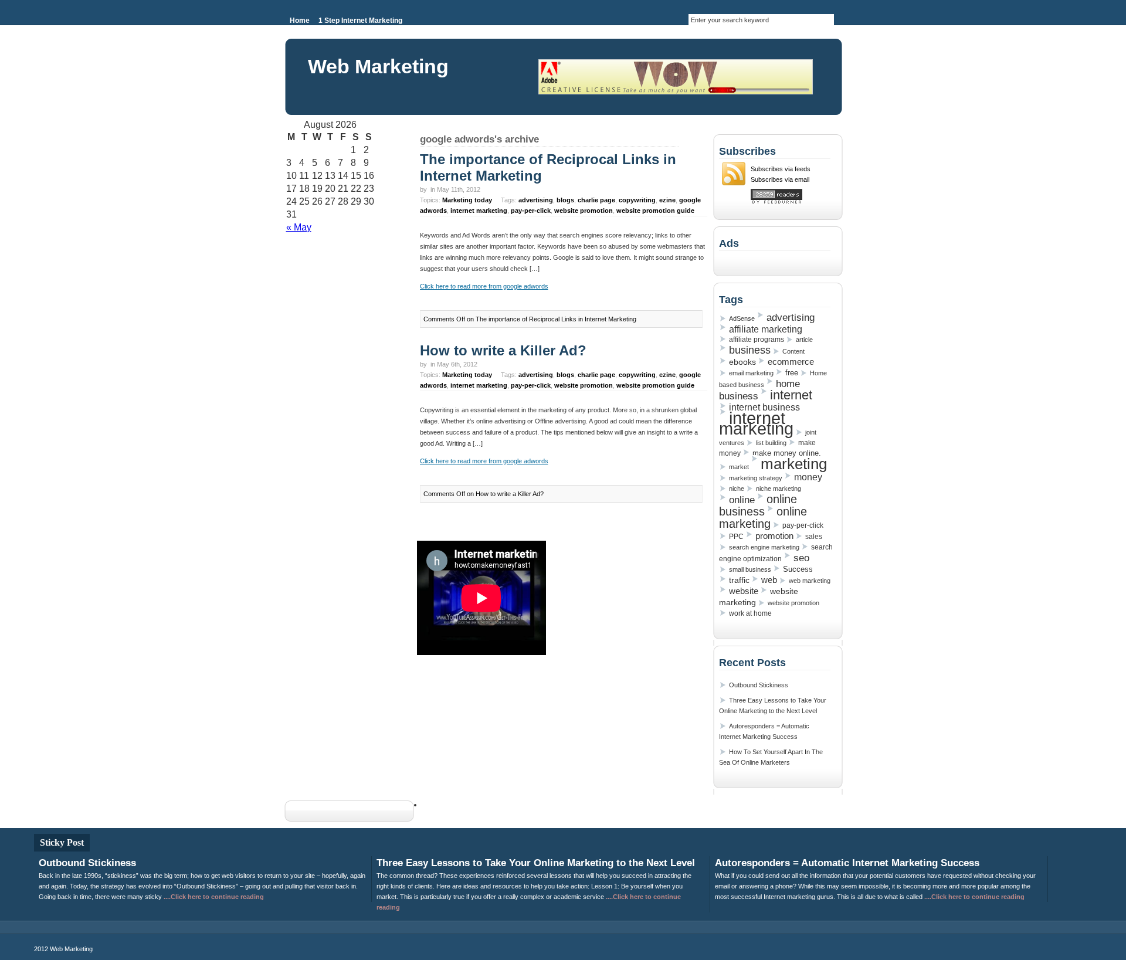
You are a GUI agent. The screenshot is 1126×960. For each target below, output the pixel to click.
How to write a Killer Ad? (503, 350)
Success (798, 569)
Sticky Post (62, 842)
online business (758, 505)
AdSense (742, 318)
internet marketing (478, 210)
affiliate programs (756, 339)
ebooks (742, 362)
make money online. (786, 453)
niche (736, 488)
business (750, 350)
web (769, 580)
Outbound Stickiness (758, 684)
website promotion (583, 210)
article (804, 339)
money (808, 477)
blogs (565, 199)
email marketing (751, 372)
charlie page (596, 199)
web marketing (809, 580)
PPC (736, 536)
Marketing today (467, 199)
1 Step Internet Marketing (360, 20)
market (739, 466)
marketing (794, 464)
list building (771, 442)
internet (791, 395)
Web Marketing (378, 66)
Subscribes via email (780, 179)
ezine (667, 199)
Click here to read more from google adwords (484, 286)
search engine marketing (764, 547)
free (791, 372)
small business (750, 569)
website (743, 591)
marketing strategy (755, 477)
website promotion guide (655, 210)
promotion (774, 536)
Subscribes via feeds (780, 168)
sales (813, 536)
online (742, 500)
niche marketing (778, 488)
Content (793, 351)
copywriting (637, 199)
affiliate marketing (765, 329)
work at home (750, 613)
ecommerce (791, 362)
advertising (535, 199)
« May (298, 227)
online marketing (763, 517)
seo (801, 558)
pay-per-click (531, 210)
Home (300, 20)
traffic (739, 580)
